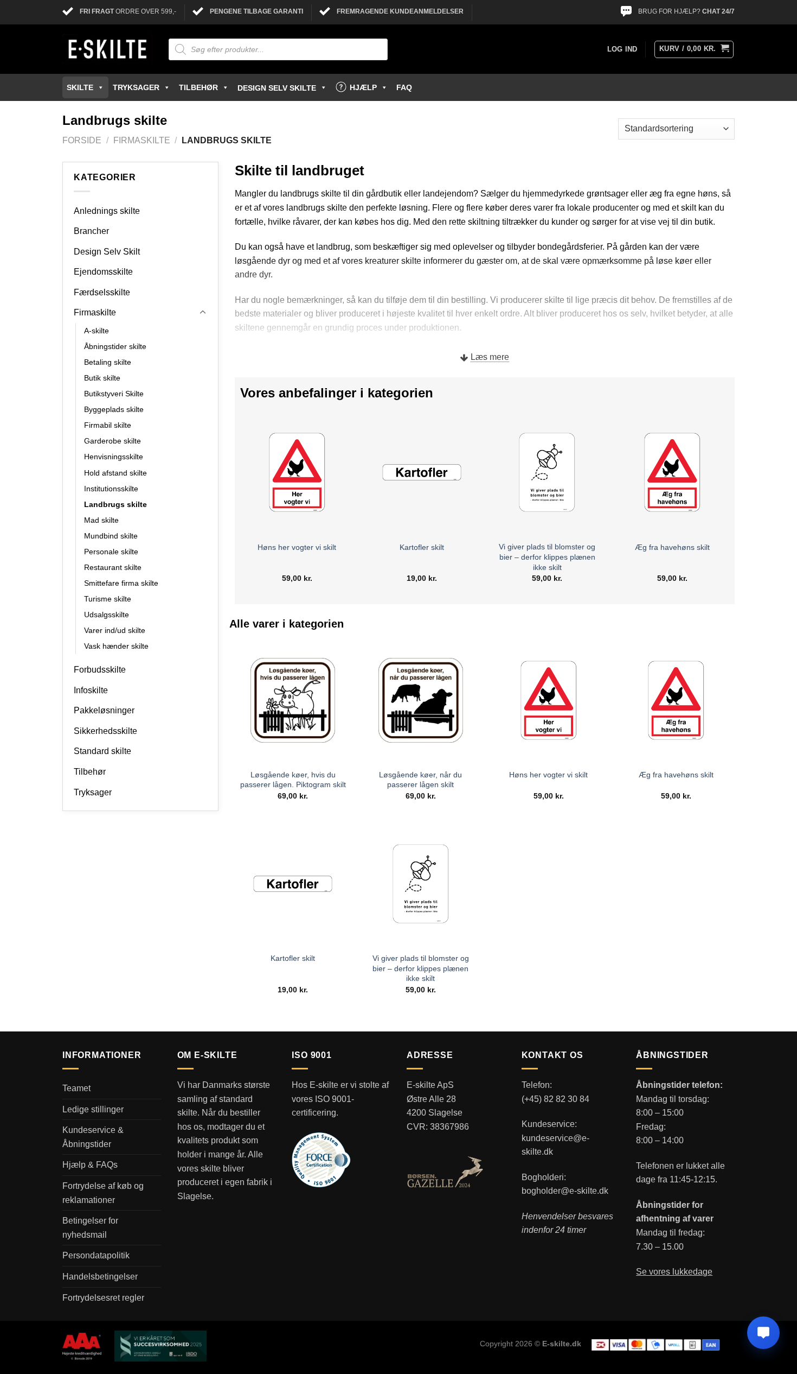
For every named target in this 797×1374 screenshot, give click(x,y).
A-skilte (96, 330)
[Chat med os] (763, 1332)
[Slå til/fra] (202, 312)
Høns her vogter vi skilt (297, 547)
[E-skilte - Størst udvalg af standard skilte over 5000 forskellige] (107, 49)
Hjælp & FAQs (90, 1164)
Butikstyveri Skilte (114, 393)
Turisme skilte (107, 598)
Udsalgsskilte (106, 614)
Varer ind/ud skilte (114, 630)
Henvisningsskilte (113, 456)
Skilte (80, 87)
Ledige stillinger (93, 1109)
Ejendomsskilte (103, 271)
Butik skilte (102, 377)
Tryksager (136, 87)
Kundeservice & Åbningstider (93, 1137)
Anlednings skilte (107, 211)
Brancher (91, 231)
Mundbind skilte (111, 535)
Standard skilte (102, 751)
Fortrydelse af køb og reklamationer (103, 1193)
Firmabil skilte (107, 425)
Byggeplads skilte (114, 409)
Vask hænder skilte (116, 646)
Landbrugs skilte (115, 504)
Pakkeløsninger (104, 710)
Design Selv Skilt (107, 251)
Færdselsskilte (102, 292)
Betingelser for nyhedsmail (90, 1227)
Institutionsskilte (111, 488)
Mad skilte (101, 520)
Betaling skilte (107, 362)
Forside (81, 140)
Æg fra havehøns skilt (672, 547)
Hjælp (363, 87)
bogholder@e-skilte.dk (565, 1190)
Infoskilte (91, 690)
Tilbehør (198, 87)
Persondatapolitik (96, 1255)
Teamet (76, 1088)
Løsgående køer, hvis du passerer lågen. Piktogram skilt (293, 779)
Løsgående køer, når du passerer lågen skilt (420, 779)
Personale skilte (111, 551)
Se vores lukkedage (674, 1271)
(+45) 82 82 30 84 (555, 1099)
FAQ (404, 87)
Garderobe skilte (112, 440)
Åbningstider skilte (115, 346)
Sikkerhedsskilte (105, 731)
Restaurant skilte (113, 567)
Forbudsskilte (100, 669)
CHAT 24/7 (718, 11)
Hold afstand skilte (115, 472)
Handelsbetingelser (100, 1276)
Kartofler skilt (422, 547)
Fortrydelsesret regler (103, 1297)
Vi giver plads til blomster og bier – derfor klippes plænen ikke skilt (547, 556)
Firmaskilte (141, 140)
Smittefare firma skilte (121, 583)
